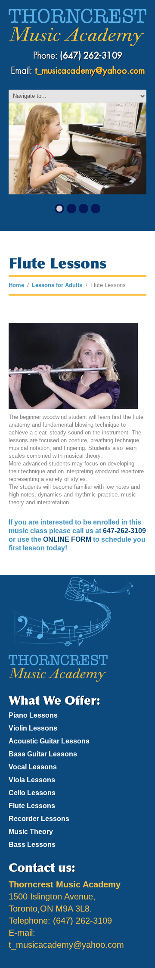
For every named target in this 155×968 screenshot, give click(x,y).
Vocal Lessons (33, 767)
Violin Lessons (33, 728)
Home (16, 285)
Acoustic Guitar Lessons (49, 741)
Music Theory (31, 831)
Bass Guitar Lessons (43, 754)
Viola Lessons (32, 780)
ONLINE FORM (67, 539)
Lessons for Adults (57, 285)
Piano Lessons (33, 715)
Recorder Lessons (39, 818)
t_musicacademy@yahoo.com (90, 70)
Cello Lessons (32, 792)
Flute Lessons (32, 805)
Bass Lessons (32, 844)
